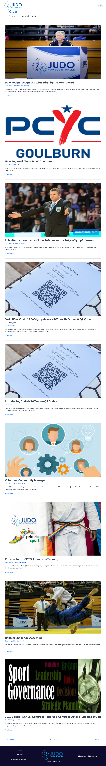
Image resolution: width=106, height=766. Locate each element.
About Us (74, 6)
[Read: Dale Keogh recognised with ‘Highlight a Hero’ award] (53, 52)
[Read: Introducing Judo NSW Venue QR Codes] (53, 371)
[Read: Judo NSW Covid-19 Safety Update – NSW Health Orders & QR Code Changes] (53, 288)
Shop (92, 6)
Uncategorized (17, 86)
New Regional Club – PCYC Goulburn (28, 161)
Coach (10, 86)
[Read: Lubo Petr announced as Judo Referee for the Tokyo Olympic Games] (53, 210)
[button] (100, 5)
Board (7, 720)
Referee (15, 243)
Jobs (10, 483)
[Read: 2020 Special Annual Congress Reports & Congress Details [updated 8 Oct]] (53, 686)
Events (47, 6)
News (40, 6)
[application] (50, 6)
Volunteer (15, 483)
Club (6, 86)
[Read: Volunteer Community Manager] (53, 450)
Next (96, 739)
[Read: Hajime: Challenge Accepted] (53, 607)
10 (61, 739)
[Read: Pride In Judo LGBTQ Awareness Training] (53, 528)
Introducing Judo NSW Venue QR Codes (31, 401)
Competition (12, 641)
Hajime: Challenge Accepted (23, 638)
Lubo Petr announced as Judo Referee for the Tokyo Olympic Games (49, 240)
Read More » (9, 96)
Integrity (83, 6)
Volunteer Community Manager (25, 480)
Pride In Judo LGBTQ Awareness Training (31, 559)
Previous (10, 739)
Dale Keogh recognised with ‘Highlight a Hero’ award (39, 82)
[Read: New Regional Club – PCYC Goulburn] (53, 131)
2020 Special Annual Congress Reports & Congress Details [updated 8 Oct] (53, 716)
